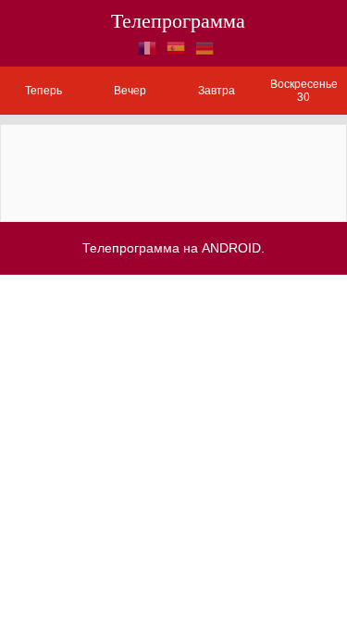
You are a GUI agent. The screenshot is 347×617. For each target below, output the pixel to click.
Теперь (43, 90)
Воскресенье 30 (304, 91)
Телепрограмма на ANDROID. (173, 248)
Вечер (130, 90)
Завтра (216, 90)
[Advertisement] (174, 171)
